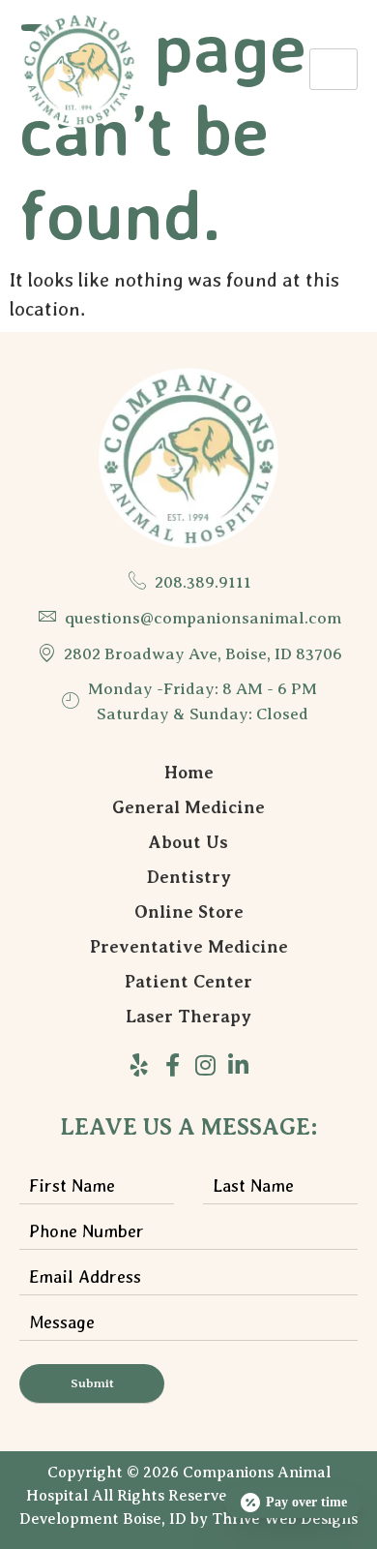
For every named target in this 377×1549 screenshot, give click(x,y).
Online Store (189, 912)
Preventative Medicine (189, 947)
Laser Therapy (188, 1016)
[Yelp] (139, 1065)
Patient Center (188, 981)
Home (189, 772)
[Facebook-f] (172, 1065)
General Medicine (188, 807)
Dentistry (189, 877)
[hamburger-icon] (333, 69)
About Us (188, 842)
